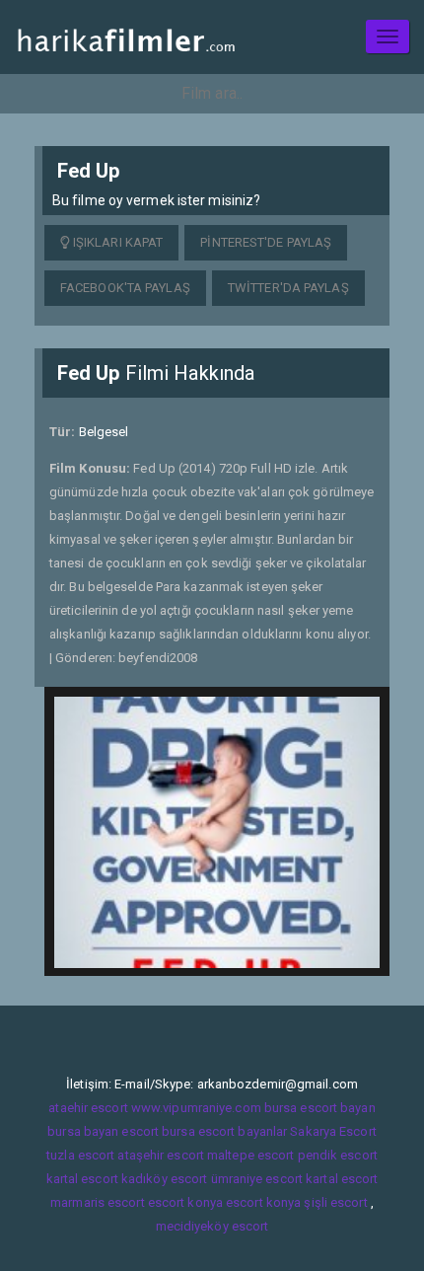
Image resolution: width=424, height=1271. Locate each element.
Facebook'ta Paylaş (125, 287)
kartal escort (82, 1178)
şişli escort (335, 1202)
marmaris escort (97, 1202)
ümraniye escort (257, 1178)
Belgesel (104, 431)
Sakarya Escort (333, 1131)
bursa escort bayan (320, 1107)
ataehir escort (87, 1107)
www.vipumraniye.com (196, 1107)
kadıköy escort (164, 1178)
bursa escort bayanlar (224, 1131)
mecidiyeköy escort (212, 1226)
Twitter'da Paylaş (288, 287)
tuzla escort (80, 1155)
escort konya (185, 1202)
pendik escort (338, 1155)
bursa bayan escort (103, 1131)
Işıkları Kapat (117, 242)
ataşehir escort (160, 1155)
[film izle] (125, 37)
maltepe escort (250, 1155)
